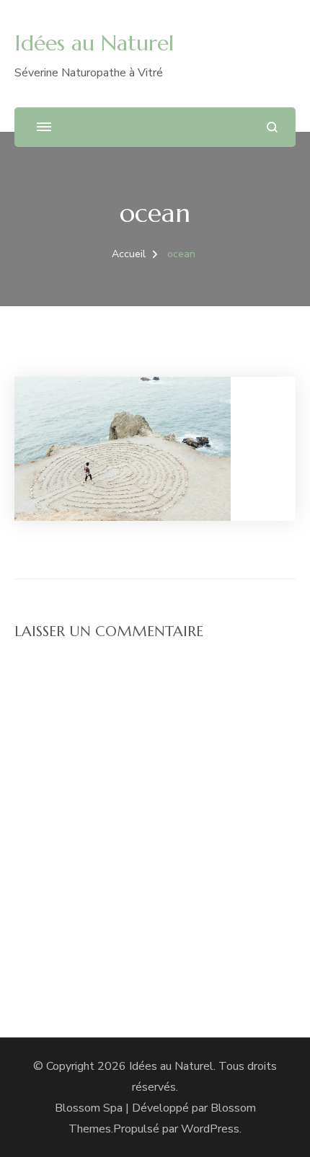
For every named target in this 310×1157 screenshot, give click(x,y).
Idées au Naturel (94, 43)
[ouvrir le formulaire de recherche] (272, 127)
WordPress (210, 1129)
